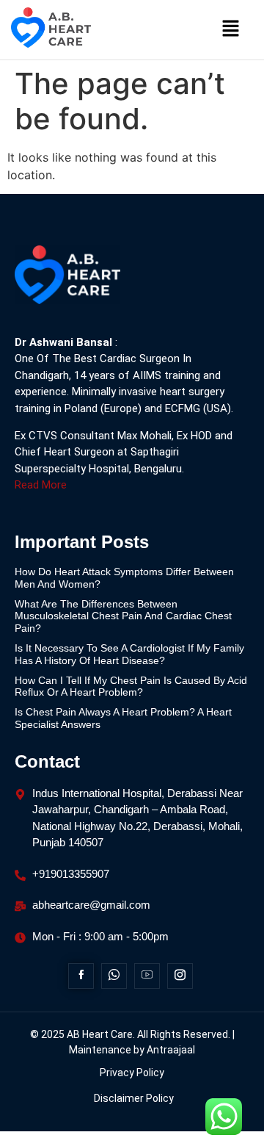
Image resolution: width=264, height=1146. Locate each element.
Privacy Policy (132, 1072)
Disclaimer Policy (134, 1098)
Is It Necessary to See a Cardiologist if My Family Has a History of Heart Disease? (129, 654)
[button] (231, 30)
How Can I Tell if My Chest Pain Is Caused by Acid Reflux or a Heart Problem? (131, 686)
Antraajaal (171, 1050)
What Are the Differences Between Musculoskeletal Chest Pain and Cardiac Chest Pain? (123, 616)
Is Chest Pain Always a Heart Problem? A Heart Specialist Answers (123, 718)
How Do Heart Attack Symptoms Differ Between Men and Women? (124, 578)
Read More (41, 484)
